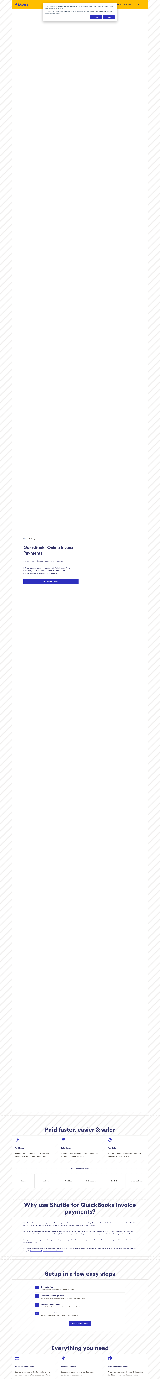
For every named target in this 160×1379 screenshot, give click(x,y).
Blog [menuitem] (139, 4)
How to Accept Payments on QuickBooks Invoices (46, 1251)
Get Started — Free (80, 1324)
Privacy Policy (61, 8)
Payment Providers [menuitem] (124, 4)
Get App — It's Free (51, 581)
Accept (96, 17)
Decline (109, 17)
